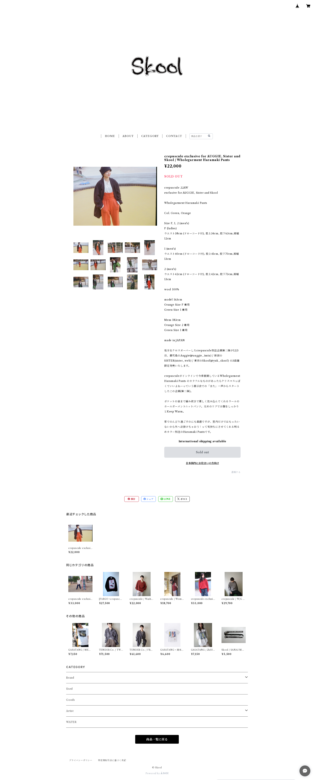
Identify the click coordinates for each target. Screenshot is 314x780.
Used (69, 688)
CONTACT (174, 136)
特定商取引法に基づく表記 (112, 760)
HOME (110, 136)
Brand (70, 677)
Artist (70, 711)
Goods (70, 700)
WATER (71, 722)
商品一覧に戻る (157, 739)
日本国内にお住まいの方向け (202, 463)
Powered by (153, 773)
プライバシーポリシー (80, 760)
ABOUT (128, 136)
